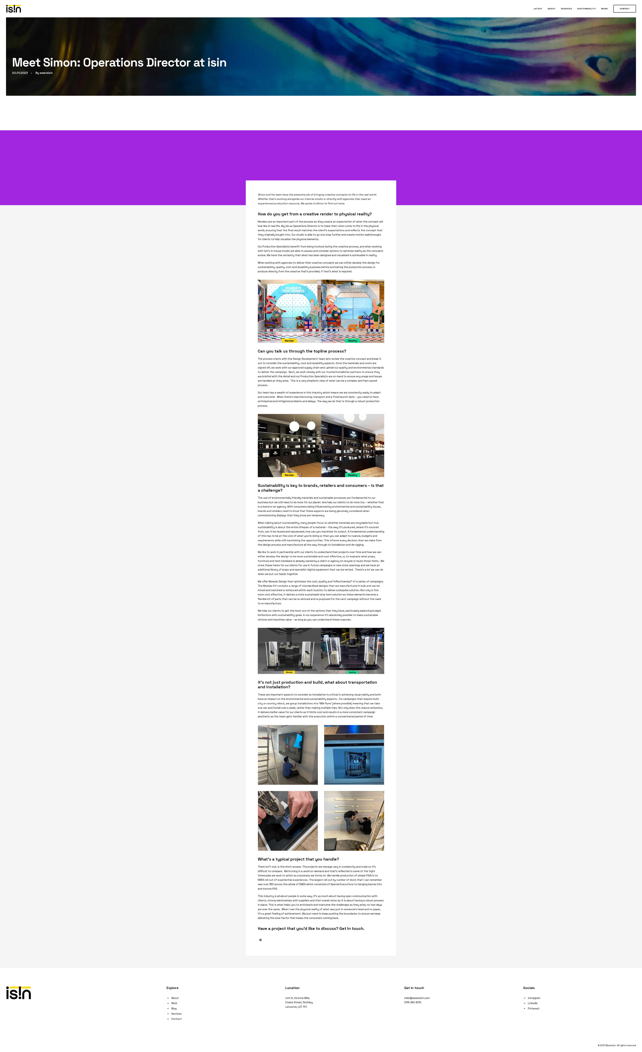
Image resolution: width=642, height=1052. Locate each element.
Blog (174, 1008)
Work (604, 8)
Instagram (534, 998)
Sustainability (586, 8)
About (552, 8)
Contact (176, 1018)
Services (566, 8)
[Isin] (13, 9)
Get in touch (351, 928)
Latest (538, 8)
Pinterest (534, 1008)
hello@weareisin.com (417, 998)
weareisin (46, 73)
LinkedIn (533, 1003)
